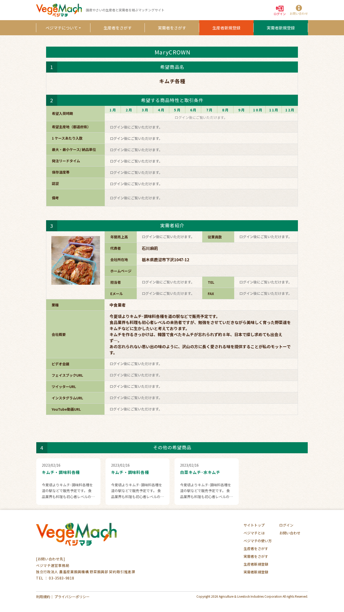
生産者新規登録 (226, 28)
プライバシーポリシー (72, 596)
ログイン (286, 525)
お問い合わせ (289, 532)
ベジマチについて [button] (62, 28)
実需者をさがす (172, 28)
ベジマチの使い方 (258, 540)
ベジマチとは (254, 532)
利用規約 (43, 596)
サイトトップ (254, 525)
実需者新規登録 (281, 28)
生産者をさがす (118, 28)
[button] (298, 10)
